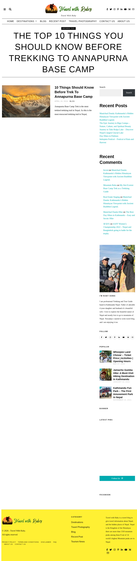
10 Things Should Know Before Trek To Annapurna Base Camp (74, 92)
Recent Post (57, 21)
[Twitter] (111, 9)
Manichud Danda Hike (113, 212)
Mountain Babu (110, 185)
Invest (105, 170)
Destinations (25, 21)
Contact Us (107, 21)
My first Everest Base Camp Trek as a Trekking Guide (118, 188)
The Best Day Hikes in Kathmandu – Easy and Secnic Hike (119, 215)
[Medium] (129, 9)
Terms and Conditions (28, 542)
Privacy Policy (9, 542)
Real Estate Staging (111, 197)
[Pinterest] (118, 9)
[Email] (133, 9)
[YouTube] (125, 9)
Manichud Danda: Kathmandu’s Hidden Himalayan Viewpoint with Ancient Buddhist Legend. (116, 116)
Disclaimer (46, 542)
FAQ (55, 542)
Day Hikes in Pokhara (109, 136)
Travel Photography (83, 21)
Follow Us (116, 478)
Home (10, 21)
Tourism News (78, 541)
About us (124, 21)
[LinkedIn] (121, 9)
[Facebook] (107, 9)
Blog (43, 21)
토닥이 (106, 224)
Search (102, 87)
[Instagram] (114, 9)
